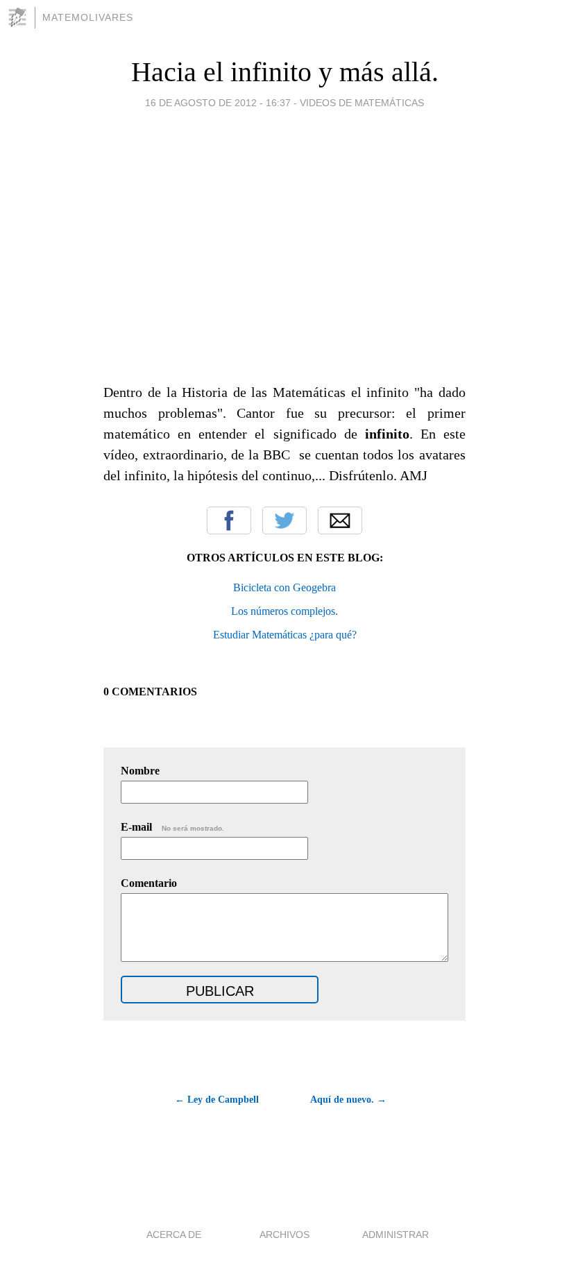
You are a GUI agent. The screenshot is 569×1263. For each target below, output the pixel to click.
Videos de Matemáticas (362, 102)
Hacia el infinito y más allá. (285, 71)
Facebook (229, 520)
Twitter (284, 520)
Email (340, 520)
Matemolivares (87, 17)
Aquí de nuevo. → (348, 1099)
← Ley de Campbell (217, 1099)
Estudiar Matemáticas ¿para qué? (285, 635)
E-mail (172, 827)
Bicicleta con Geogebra (284, 587)
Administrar (395, 1234)
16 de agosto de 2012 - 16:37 (218, 102)
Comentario (149, 883)
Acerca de (173, 1234)
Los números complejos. (284, 611)
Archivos (284, 1234)
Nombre (140, 771)
